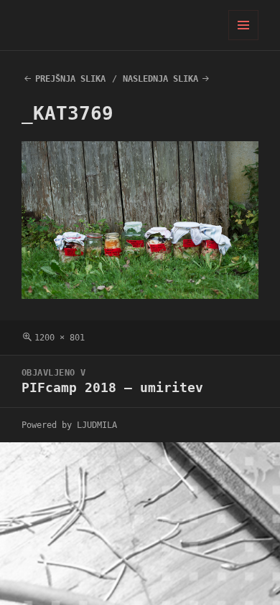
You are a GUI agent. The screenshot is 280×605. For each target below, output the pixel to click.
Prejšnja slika (70, 79)
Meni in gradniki (243, 39)
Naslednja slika (160, 79)
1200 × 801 (59, 338)
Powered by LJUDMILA (69, 425)
